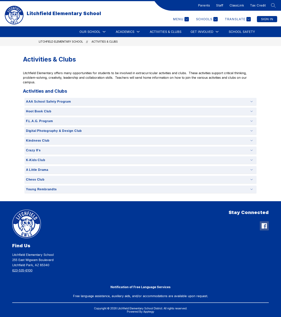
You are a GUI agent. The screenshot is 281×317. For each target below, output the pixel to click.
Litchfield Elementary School (61, 41)
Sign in (267, 19)
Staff (219, 5)
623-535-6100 (22, 270)
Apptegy (148, 311)
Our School (90, 32)
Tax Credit (258, 5)
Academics (125, 32)
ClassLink (237, 5)
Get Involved (202, 32)
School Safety (242, 32)
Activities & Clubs (165, 32)
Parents (204, 5)
